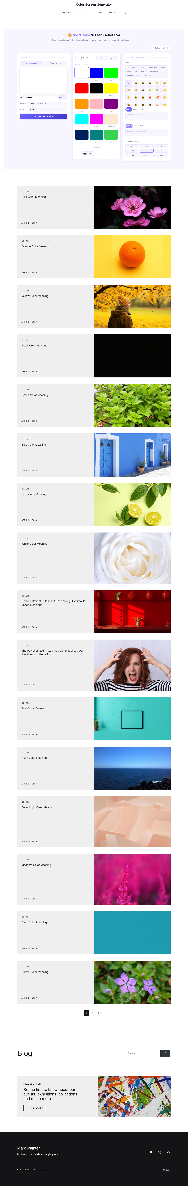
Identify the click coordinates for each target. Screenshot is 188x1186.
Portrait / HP (57, 63)
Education (147, 75)
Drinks (136, 71)
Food (129, 71)
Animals (142, 68)
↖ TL (132, 146)
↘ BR (161, 155)
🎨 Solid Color (86, 58)
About (98, 13)
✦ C (147, 150)
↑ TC (146, 146)
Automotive (152, 68)
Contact (113, 13)
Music (139, 75)
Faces (134, 68)
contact (45, 1170)
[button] (124, 13)
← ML (132, 150)
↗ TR (161, 146)
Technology (153, 71)
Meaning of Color (74, 13)
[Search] (165, 1053)
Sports (162, 68)
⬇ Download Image (44, 116)
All (128, 68)
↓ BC (146, 155)
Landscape (33, 63)
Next (100, 1013)
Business (130, 75)
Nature (143, 71)
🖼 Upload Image (107, 58)
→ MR (161, 150)
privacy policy (26, 1170)
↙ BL (132, 155)
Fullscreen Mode (162, 48)
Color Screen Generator (94, 4)
